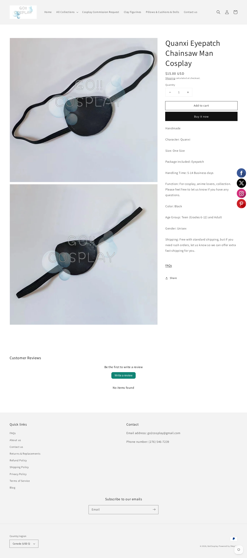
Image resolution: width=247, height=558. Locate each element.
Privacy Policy (18, 474)
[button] (67, 12)
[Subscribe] (154, 509)
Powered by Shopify (228, 546)
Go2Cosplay (212, 546)
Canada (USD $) (21, 543)
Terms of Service (20, 481)
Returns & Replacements (25, 453)
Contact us (16, 447)
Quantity (170, 84)
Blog (12, 487)
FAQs (168, 266)
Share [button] (173, 278)
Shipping (170, 78)
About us (15, 440)
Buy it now (201, 117)
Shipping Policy (19, 467)
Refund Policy (18, 460)
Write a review (123, 375)
